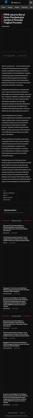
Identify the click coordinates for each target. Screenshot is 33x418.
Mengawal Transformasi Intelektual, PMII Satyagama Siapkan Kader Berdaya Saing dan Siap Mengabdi (16, 289)
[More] (21, 60)
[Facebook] (5, 60)
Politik (5, 242)
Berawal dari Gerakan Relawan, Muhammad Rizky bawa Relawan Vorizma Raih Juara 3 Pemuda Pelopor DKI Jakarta (15, 228)
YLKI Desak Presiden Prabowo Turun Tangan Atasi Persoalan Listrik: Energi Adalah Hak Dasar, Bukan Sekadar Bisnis (16, 238)
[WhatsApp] (17, 60)
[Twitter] (9, 60)
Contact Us (22, 413)
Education (6, 232)
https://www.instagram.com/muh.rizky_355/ (13, 212)
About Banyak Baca (13, 413)
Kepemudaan (5, 26)
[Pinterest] (13, 60)
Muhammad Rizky (10, 210)
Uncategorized (7, 293)
